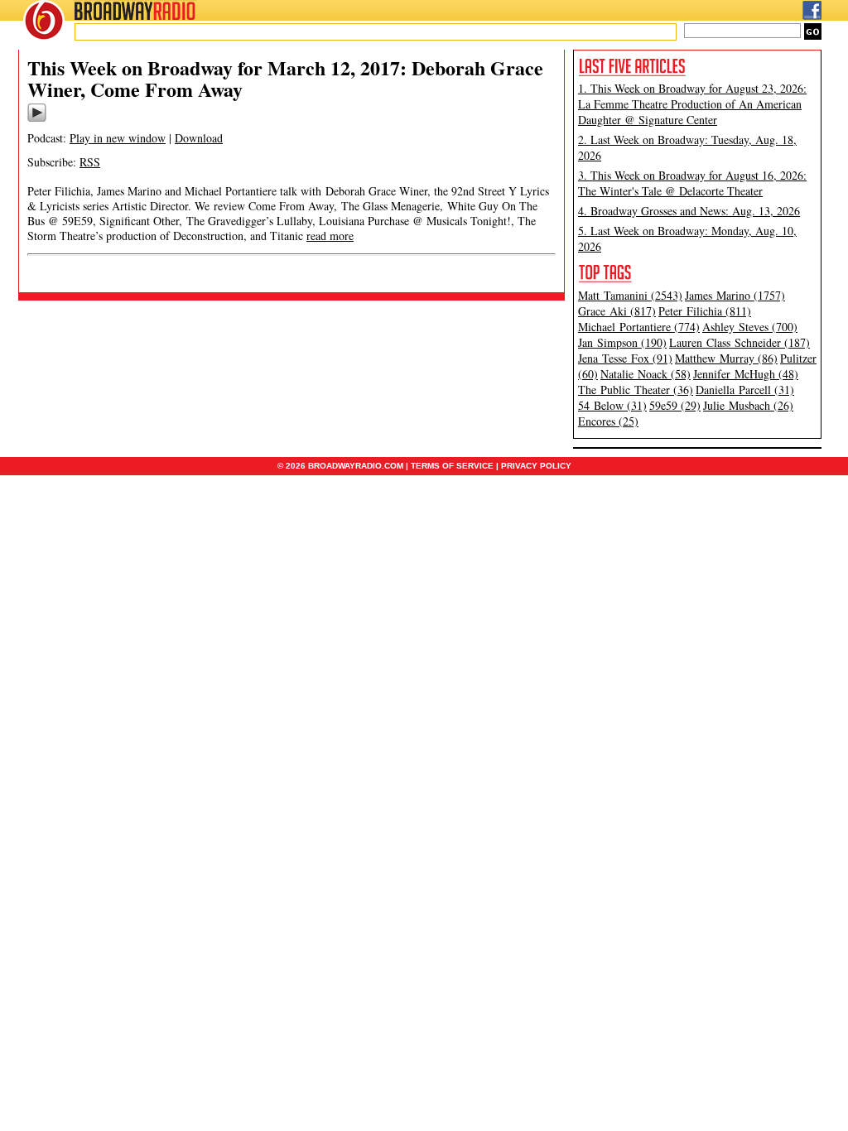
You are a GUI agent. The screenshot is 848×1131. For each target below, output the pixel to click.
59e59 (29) (675, 405)
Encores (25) (608, 421)
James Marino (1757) (735, 295)
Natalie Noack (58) (645, 374)
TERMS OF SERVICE (452, 465)
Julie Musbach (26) (748, 405)
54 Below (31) (612, 405)
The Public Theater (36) (635, 389)
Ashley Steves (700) (749, 326)
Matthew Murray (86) (726, 358)
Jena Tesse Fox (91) (625, 358)
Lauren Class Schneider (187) (739, 342)
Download (199, 138)
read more (330, 235)
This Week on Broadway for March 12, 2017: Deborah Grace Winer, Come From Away (285, 78)
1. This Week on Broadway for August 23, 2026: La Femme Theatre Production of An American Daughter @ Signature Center (692, 104)
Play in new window (118, 138)
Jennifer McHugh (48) (745, 374)
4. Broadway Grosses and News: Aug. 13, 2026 (689, 211)
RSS (90, 162)
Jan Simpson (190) (622, 342)
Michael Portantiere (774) (639, 326)
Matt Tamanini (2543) (630, 295)
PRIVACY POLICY (536, 465)
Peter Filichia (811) (704, 311)
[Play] (36, 119)
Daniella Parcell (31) (745, 389)
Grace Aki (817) (617, 311)
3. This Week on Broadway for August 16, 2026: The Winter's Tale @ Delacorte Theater (692, 183)
